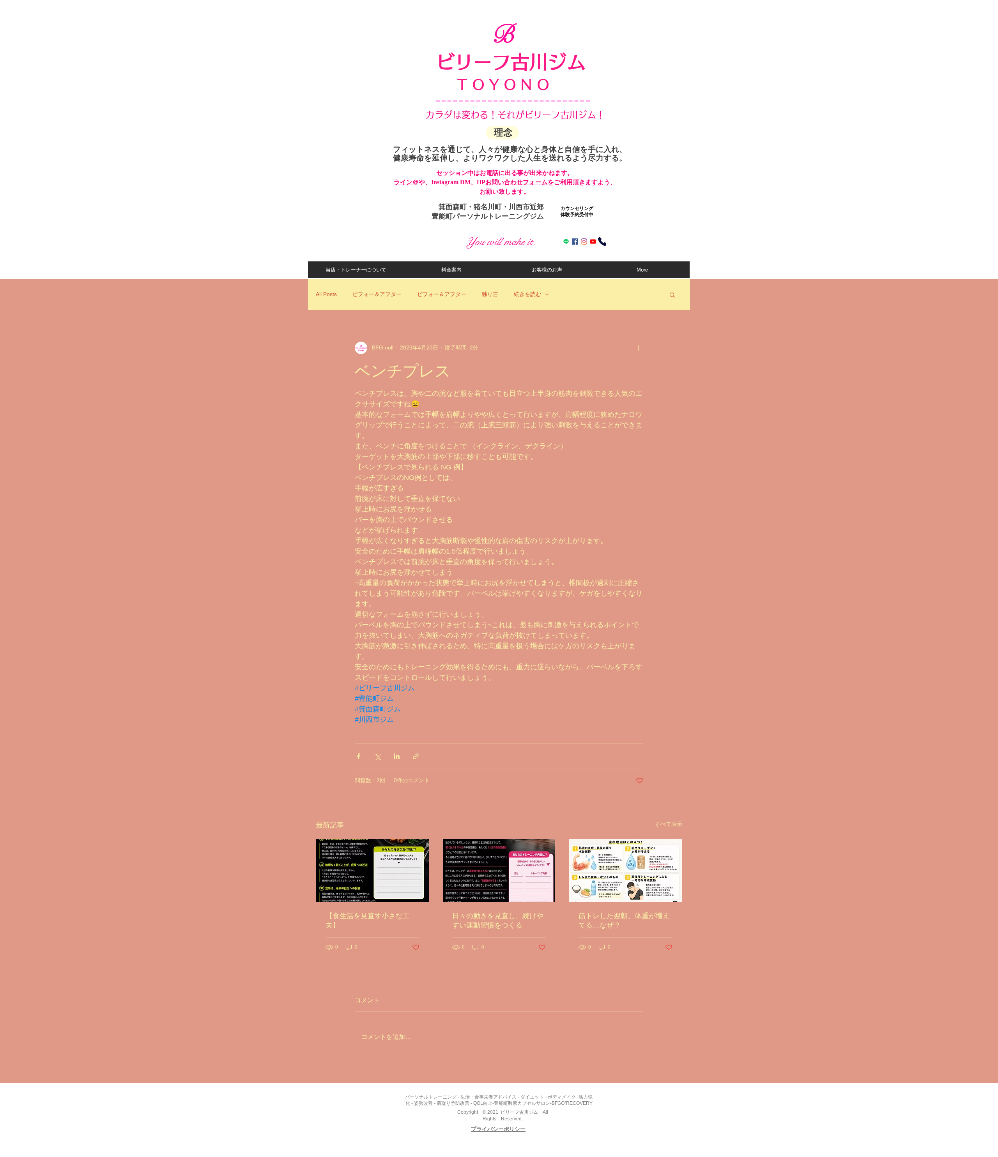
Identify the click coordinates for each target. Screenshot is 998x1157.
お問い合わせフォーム (516, 182)
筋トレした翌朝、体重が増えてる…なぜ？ (624, 920)
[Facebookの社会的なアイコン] (575, 241)
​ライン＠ (406, 182)
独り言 (490, 294)
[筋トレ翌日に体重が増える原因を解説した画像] (625, 870)
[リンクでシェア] (415, 756)
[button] (672, 294)
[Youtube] (593, 241)
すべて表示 (668, 824)
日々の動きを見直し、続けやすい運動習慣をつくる (497, 920)
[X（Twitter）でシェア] (377, 756)
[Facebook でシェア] (358, 756)
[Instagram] (584, 241)
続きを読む (527, 294)
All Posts (326, 294)
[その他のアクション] (638, 348)
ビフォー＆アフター (377, 294)
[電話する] (602, 241)
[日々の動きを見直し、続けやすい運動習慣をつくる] (499, 870)
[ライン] (566, 241)
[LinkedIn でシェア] (396, 756)
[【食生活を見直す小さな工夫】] (372, 870)
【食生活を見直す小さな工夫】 (368, 920)
